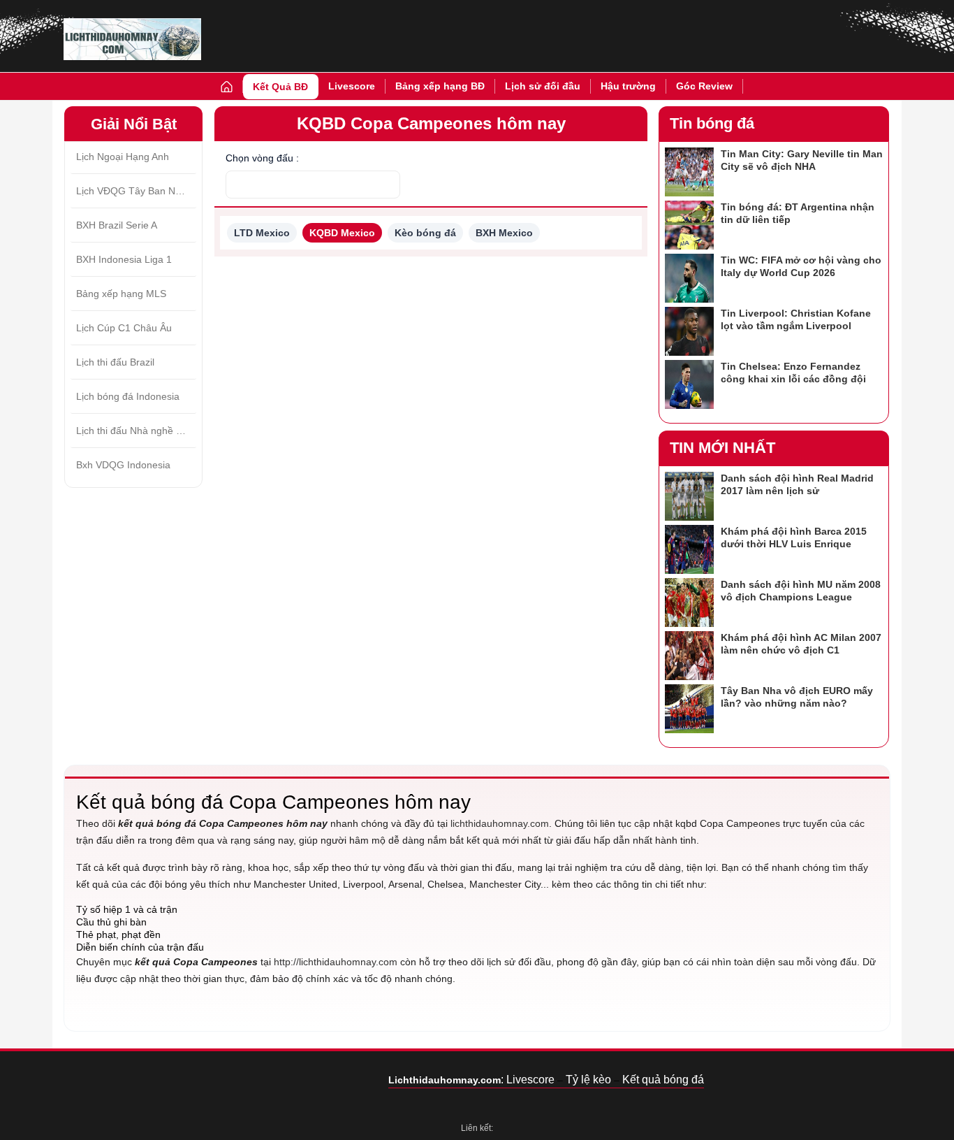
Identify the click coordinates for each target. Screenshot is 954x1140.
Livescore (351, 86)
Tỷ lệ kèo (588, 1079)
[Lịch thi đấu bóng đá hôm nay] (132, 39)
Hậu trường (628, 86)
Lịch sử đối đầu (542, 86)
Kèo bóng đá (425, 232)
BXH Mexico (504, 232)
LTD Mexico (262, 232)
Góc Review (704, 86)
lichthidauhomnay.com (499, 823)
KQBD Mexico (342, 232)
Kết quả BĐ (280, 86)
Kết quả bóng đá (663, 1079)
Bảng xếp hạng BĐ (440, 86)
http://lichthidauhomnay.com (335, 961)
